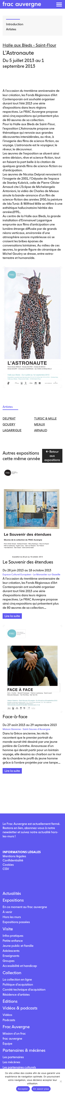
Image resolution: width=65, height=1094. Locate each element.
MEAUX (39, 424)
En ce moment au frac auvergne (25, 907)
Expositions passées (16, 922)
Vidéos (7, 1015)
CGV (6, 869)
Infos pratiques (13, 935)
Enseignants (11, 956)
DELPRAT (9, 418)
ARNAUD (40, 430)
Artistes (11, 29)
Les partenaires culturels (19, 1067)
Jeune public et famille (18, 945)
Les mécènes (11, 1062)
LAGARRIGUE (12, 430)
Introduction (14, 24)
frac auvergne (12, 1038)
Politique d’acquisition (18, 984)
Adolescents (11, 951)
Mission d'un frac (14, 1033)
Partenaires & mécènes (24, 1050)
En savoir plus (41, 1088)
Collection (12, 973)
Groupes (8, 961)
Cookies (8, 864)
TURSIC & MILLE (45, 418)
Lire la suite (12, 616)
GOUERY (9, 424)
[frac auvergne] (22, 6)
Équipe (7, 1043)
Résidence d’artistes (16, 994)
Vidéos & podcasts (20, 1008)
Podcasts (9, 1020)
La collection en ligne (17, 979)
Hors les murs (12, 917)
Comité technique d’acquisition (24, 989)
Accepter (23, 1088)
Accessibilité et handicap (20, 966)
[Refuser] (60, 1081)
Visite (8, 929)
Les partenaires (13, 1057)
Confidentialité (13, 860)
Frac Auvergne (16, 1027)
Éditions (10, 1001)
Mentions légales (14, 856)
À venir (7, 912)
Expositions (13, 900)
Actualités (12, 893)
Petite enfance (13, 940)
